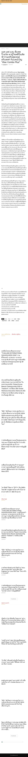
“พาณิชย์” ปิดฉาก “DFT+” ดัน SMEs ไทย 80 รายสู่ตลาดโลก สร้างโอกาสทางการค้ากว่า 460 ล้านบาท (13, 490)
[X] (4, 2)
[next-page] (5, 495)
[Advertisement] (14, 29)
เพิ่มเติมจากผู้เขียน (16, 334)
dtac (6, 318)
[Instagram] (3, 2)
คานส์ (15, 318)
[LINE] (9, 67)
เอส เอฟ (17, 320)
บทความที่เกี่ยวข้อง (5, 334)
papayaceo (5, 64)
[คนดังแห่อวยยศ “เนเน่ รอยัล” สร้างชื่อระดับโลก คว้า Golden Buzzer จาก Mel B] (14, 673)
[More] (16, 67)
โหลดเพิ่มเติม (13, 599)
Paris (9, 318)
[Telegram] (12, 67)
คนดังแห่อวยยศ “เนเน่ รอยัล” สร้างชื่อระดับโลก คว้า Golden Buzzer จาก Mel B (13, 682)
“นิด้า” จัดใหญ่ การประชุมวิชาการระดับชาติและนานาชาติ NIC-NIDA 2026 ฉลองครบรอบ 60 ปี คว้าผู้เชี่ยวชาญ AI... (12, 552)
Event (7, 48)
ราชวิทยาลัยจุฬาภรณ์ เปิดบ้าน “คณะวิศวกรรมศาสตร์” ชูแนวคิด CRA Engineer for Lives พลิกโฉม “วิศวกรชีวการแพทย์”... (13, 570)
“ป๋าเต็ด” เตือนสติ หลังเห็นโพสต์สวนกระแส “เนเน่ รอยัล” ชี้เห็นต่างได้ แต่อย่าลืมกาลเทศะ (13, 662)
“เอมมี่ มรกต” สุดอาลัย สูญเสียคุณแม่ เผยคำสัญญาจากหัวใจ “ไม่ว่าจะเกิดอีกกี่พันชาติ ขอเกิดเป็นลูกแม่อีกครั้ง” (13, 642)
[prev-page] (2, 495)
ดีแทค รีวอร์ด (4, 320)
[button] (2, 45)
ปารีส (9, 320)
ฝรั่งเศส (13, 320)
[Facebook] (2, 2)
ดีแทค (19, 318)
